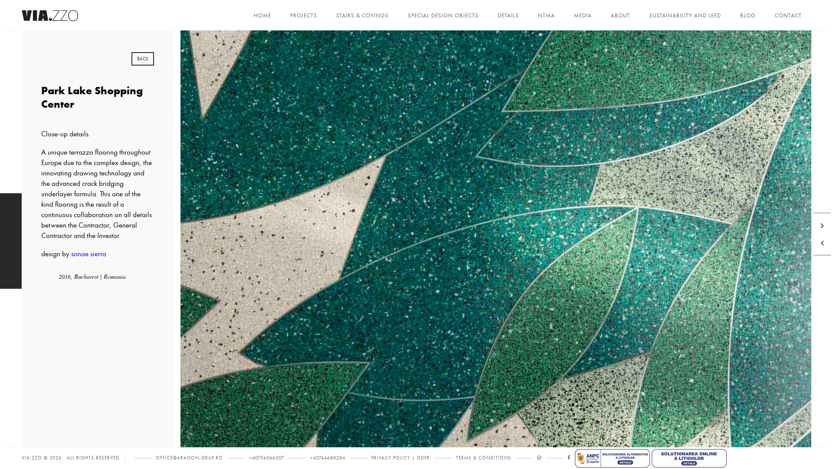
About (620, 15)
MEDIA (583, 15)
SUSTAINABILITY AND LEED (685, 15)
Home (262, 15)
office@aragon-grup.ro (189, 458)
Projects (303, 15)
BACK (142, 59)
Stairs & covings (362, 15)
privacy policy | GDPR (400, 458)
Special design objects (443, 15)
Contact (788, 15)
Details (508, 15)
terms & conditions (483, 458)
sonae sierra (88, 254)
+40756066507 (266, 458)
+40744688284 (327, 458)
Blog (748, 15)
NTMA (546, 15)
